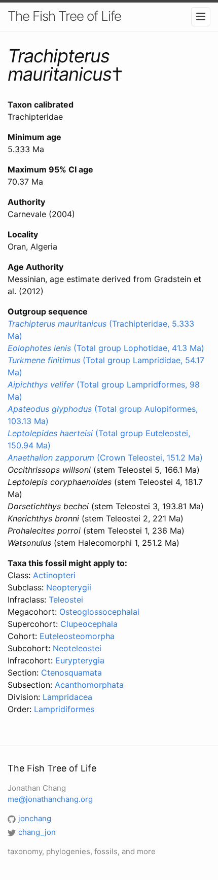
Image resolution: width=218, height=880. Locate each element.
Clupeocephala (89, 624)
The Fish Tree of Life (64, 16)
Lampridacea (67, 697)
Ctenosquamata (71, 672)
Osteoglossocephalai (99, 612)
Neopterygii (68, 587)
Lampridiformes (64, 709)
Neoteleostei (77, 648)
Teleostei (66, 599)
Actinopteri (54, 575)
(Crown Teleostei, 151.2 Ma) (105, 457)
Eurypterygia (79, 660)
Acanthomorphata (89, 685)
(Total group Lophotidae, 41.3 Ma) (106, 348)
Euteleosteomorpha (77, 636)
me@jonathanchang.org (50, 799)
